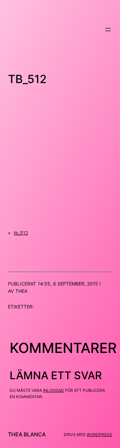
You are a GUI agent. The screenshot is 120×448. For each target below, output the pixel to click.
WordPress (99, 434)
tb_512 (21, 233)
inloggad (53, 390)
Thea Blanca (27, 434)
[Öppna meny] (108, 30)
